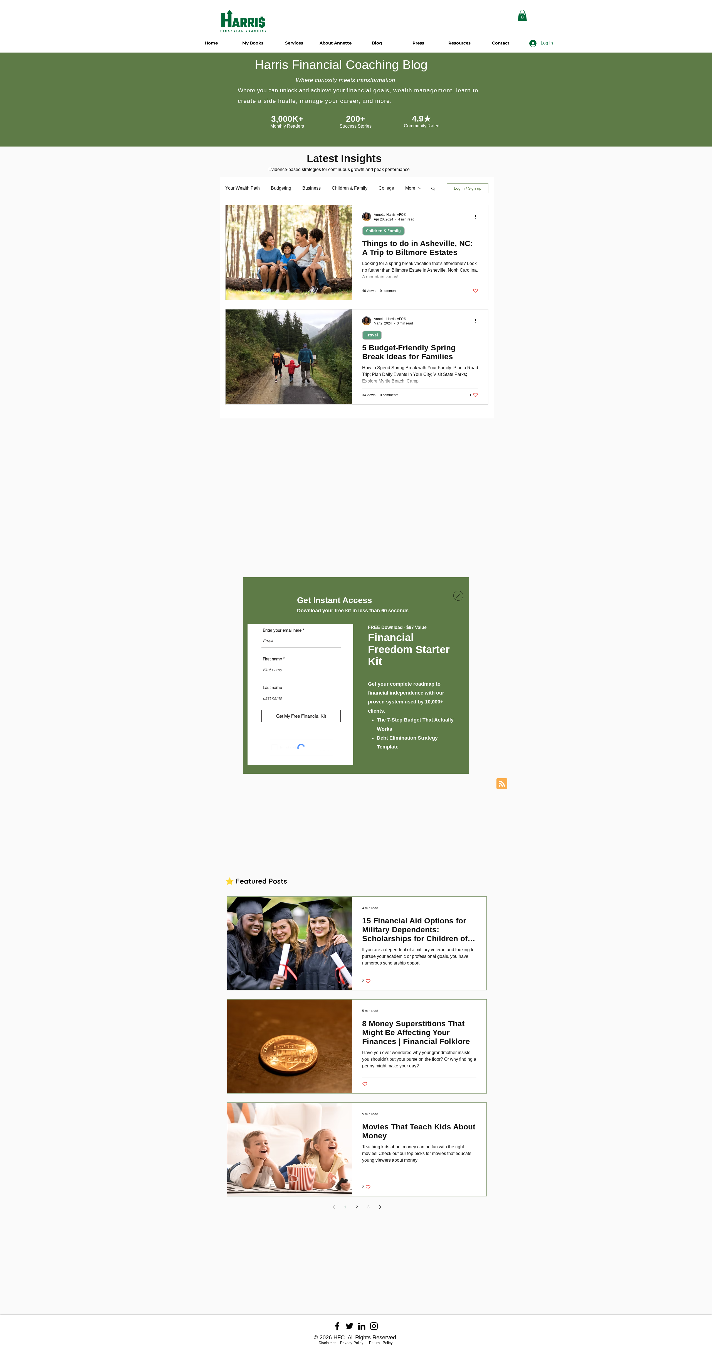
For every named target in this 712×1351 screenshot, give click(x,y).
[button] (458, 596)
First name (272, 659)
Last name (272, 687)
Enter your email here (282, 630)
